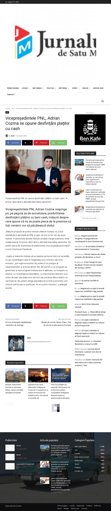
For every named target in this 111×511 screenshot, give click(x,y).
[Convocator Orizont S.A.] (10, 466)
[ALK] (7, 135)
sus (13, 108)
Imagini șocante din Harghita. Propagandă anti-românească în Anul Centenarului (89, 238)
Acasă (7, 108)
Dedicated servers (82, 341)
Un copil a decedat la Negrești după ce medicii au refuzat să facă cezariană (89, 323)
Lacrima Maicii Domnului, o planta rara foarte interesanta (88, 352)
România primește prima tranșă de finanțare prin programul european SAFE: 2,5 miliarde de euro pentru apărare (95, 164)
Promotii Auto (81, 312)
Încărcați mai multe (89, 218)
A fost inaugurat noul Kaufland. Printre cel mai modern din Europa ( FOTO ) (89, 265)
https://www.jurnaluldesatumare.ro (39, 342)
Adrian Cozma (44, 209)
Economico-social (12, 381)
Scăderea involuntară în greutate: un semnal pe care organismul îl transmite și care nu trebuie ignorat (94, 179)
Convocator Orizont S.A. (25, 464)
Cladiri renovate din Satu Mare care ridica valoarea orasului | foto (88, 362)
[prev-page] (7, 404)
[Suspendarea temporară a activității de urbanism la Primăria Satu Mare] (79, 209)
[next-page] (11, 404)
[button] (102, 101)
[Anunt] (10, 448)
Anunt (18, 446)
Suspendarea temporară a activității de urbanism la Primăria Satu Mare (95, 209)
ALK (12, 136)
